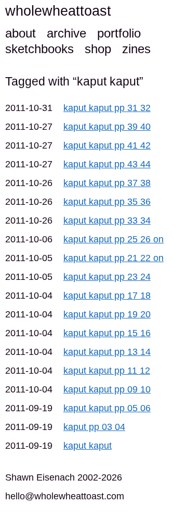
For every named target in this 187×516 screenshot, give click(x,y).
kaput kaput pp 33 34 (107, 220)
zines (136, 49)
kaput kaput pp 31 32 (107, 108)
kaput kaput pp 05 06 (107, 408)
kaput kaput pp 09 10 (107, 389)
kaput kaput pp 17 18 (107, 295)
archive (66, 33)
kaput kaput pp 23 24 (107, 277)
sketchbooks (39, 49)
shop (98, 49)
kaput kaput (87, 445)
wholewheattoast (58, 11)
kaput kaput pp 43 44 (107, 164)
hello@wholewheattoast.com (64, 496)
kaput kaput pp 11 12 (106, 370)
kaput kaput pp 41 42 (107, 145)
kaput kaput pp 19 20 (107, 314)
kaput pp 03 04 (94, 427)
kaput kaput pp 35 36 (107, 201)
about (20, 33)
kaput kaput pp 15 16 (107, 333)
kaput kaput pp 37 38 (107, 183)
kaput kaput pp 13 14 (107, 352)
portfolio (119, 33)
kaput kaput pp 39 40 (107, 126)
